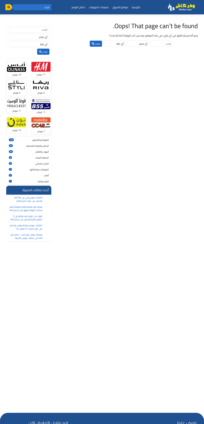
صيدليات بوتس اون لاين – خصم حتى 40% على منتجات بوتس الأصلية (26, 236)
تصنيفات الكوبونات (99, 7)
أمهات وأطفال (29, 152)
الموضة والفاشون (29, 140)
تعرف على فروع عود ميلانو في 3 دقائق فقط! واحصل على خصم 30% (26, 218)
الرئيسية (136, 7)
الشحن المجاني (29, 164)
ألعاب (29, 175)
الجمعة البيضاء (29, 158)
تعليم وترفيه (29, 181)
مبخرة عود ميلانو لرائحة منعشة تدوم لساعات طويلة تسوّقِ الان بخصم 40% (25, 208)
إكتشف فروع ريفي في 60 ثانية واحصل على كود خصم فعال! (28, 199)
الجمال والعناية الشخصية (29, 146)
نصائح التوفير (78, 7)
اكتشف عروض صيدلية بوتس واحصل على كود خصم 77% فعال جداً (26, 227)
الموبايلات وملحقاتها (29, 169)
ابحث (97, 43)
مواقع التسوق (120, 7)
